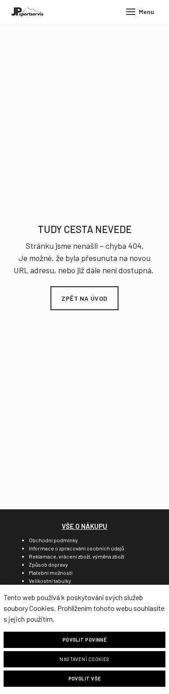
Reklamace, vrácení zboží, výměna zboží (76, 556)
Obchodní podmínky (53, 540)
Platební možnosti (51, 572)
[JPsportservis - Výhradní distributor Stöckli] (27, 11)
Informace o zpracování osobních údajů (76, 548)
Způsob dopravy (48, 564)
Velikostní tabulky (50, 581)
